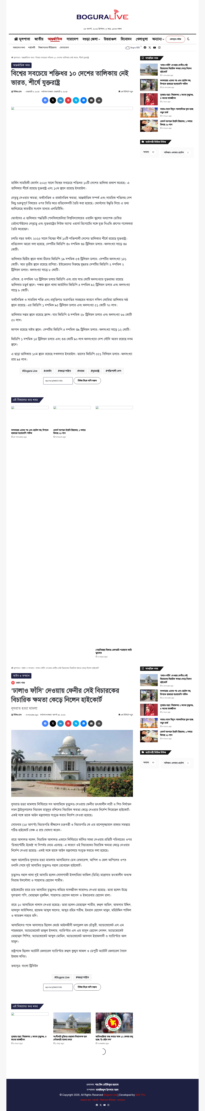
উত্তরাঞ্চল (110, 39)
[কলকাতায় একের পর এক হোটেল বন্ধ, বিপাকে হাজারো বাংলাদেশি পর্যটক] (30, 416)
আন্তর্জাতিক (55, 39)
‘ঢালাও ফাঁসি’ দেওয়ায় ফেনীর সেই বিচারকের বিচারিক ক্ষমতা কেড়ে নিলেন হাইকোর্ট (176, 68)
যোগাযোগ (64, 47)
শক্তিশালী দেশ (114, 371)
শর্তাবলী (31, 47)
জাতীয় (39, 39)
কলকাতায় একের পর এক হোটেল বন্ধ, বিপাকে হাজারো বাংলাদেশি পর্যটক (30, 432)
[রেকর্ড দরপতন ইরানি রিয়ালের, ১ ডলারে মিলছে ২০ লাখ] (72, 416)
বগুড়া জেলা (90, 39)
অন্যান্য (157, 39)
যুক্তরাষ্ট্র (95, 371)
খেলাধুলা (142, 39)
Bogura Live (30, 371)
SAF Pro (140, 1095)
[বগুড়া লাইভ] (102, 14)
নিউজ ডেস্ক (17, 92)
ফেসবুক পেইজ (175, 39)
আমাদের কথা (19, 47)
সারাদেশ (72, 39)
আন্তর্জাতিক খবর (27, 57)
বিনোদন (126, 39)
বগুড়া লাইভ (65, 371)
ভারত (81, 371)
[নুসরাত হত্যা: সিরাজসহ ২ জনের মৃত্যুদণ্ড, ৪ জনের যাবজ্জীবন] (149, 99)
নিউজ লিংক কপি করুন (87, 380)
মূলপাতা (24, 39)
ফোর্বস (48, 371)
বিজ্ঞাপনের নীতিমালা (47, 47)
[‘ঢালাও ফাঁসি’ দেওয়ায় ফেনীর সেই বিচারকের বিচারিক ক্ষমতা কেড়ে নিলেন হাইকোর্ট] (149, 70)
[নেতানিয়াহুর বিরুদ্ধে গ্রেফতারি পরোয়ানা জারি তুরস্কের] (114, 526)
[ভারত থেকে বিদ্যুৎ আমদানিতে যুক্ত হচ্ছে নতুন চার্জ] (149, 113)
